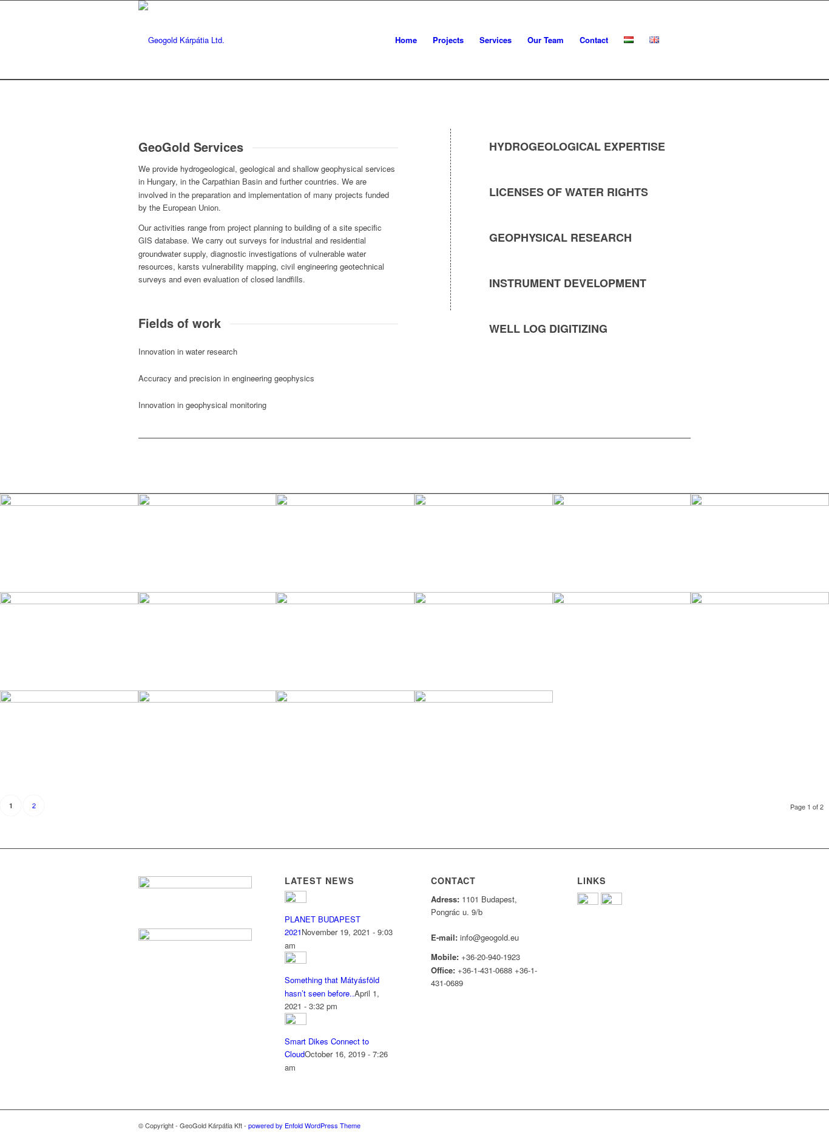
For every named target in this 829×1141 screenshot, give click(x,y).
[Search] (679, 40)
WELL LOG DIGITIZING (548, 328)
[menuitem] (406, 40)
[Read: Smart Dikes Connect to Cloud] (295, 1021)
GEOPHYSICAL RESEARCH (560, 237)
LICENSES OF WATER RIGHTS (568, 192)
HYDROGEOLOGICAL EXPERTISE (577, 146)
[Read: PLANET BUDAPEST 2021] (295, 899)
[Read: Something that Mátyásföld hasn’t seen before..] (295, 960)
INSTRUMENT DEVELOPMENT (567, 283)
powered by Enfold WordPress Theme (304, 1125)
